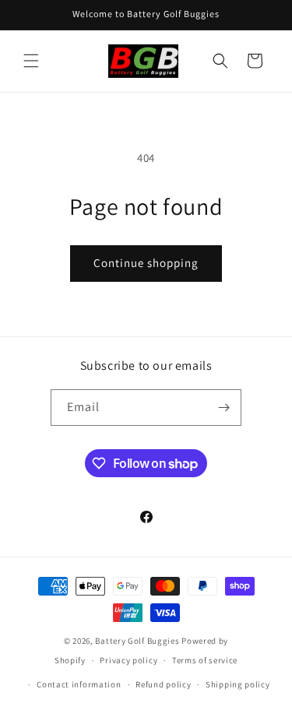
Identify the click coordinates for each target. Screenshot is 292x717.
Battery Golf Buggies (137, 640)
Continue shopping (146, 262)
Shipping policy (238, 684)
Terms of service (204, 660)
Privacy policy (128, 660)
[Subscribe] (223, 407)
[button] (31, 61)
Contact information (79, 684)
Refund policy (163, 684)
